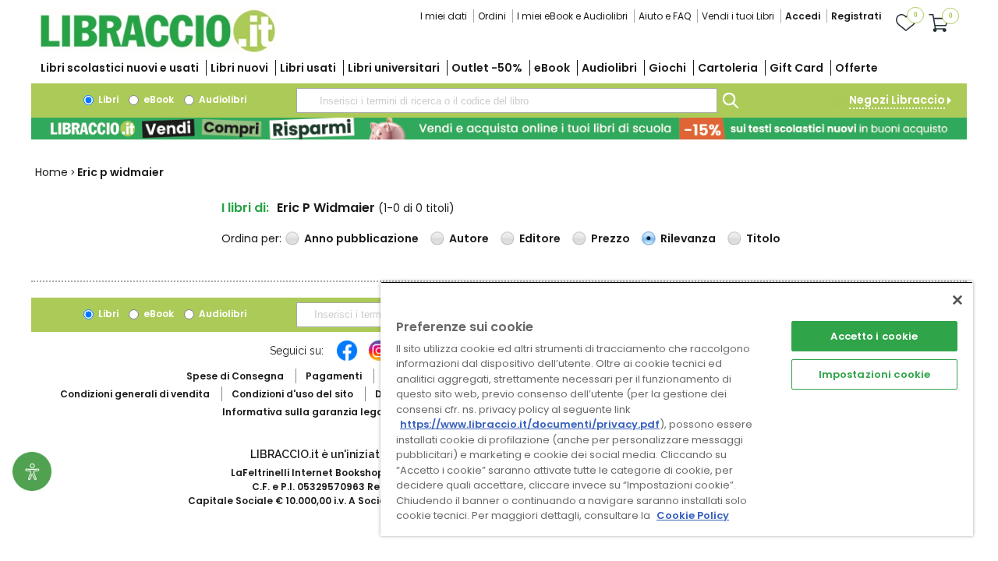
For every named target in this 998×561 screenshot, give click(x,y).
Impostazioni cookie (874, 374)
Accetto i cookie (874, 336)
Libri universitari (394, 68)
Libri (107, 99)
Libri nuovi (239, 68)
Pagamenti (334, 376)
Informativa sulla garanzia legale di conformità (343, 411)
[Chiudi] (957, 300)
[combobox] (506, 100)
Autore (469, 238)
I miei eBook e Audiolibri (572, 16)
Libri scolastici (120, 68)
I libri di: (245, 208)
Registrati (856, 16)
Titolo (763, 238)
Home (51, 172)
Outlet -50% (486, 68)
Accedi (802, 16)
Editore (540, 238)
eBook (552, 68)
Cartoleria (728, 68)
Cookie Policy (692, 515)
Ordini (492, 16)
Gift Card (796, 68)
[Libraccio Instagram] (379, 358)
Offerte (856, 68)
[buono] (499, 128)
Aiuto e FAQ (665, 16)
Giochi (667, 68)
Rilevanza (688, 238)
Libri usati (308, 68)
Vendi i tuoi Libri (738, 16)
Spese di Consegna (235, 376)
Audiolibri (609, 68)
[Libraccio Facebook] (347, 358)
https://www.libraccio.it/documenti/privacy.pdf (530, 424)
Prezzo (610, 238)
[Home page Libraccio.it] (157, 48)
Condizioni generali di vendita (135, 393)
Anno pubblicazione (361, 238)
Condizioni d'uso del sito (292, 393)
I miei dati (443, 16)
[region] (676, 408)
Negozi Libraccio (897, 100)
